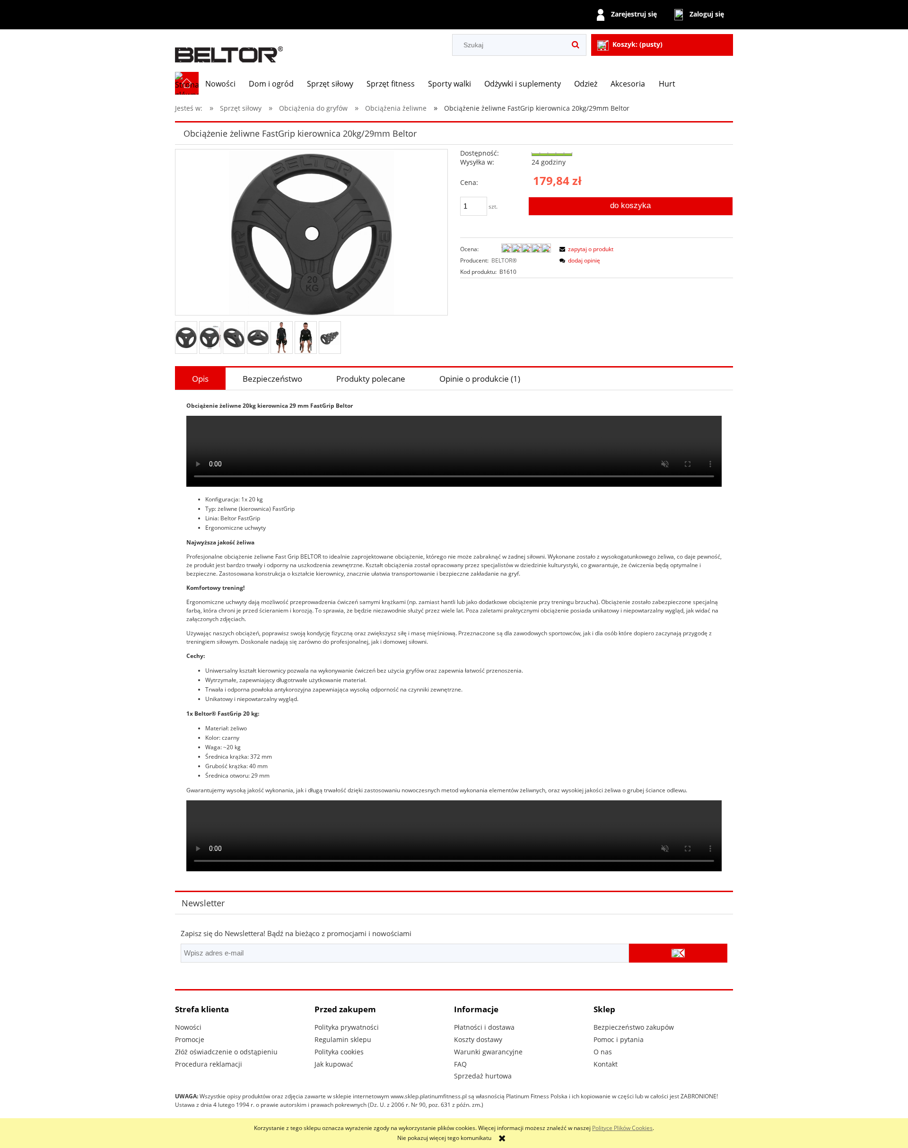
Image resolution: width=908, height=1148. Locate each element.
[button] (585, 249)
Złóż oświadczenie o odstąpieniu (226, 1051)
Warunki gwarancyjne (488, 1051)
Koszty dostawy (478, 1039)
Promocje (189, 1039)
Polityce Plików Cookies (622, 1128)
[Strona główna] (229, 50)
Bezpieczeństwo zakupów (634, 1027)
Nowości (188, 1027)
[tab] (200, 379)
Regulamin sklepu (342, 1039)
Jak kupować (333, 1064)
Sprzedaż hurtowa (483, 1075)
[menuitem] (220, 84)
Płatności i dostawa (484, 1027)
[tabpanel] (454, 638)
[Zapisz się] (678, 953)
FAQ (460, 1064)
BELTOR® (504, 260)
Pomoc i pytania (619, 1039)
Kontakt (606, 1064)
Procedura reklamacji (208, 1064)
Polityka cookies (339, 1051)
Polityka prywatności (346, 1027)
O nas (603, 1051)
